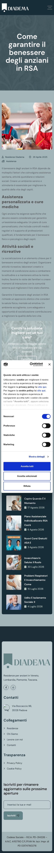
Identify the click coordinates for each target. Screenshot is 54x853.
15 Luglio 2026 (35, 588)
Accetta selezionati (27, 476)
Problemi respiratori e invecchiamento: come (36, 580)
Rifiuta (27, 486)
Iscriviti (11, 815)
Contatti (11, 745)
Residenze (12, 728)
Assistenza (11, 161)
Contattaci (27, 359)
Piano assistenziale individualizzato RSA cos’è (36, 521)
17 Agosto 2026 (36, 507)
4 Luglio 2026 (35, 606)
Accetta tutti (27, 466)
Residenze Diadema (14, 157)
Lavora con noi (15, 739)
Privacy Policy (14, 763)
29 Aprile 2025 (40, 157)
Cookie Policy (14, 768)
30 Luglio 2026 (36, 566)
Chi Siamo (12, 734)
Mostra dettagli (37, 456)
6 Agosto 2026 (36, 529)
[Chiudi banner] (49, 364)
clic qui (42, 387)
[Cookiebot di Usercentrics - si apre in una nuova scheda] (31, 364)
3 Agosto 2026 (36, 547)
